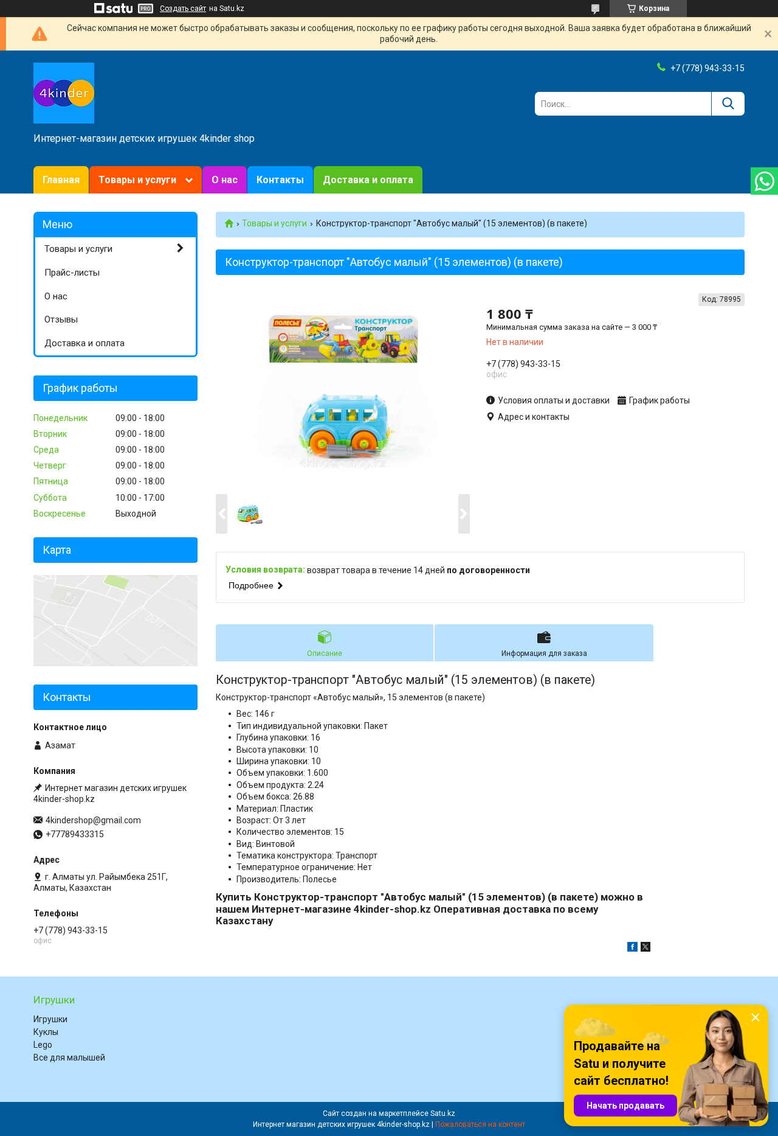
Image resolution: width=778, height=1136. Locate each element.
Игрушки (50, 1019)
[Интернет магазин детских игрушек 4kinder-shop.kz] (63, 92)
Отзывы (61, 319)
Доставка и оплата (368, 180)
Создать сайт (183, 8)
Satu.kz (442, 1113)
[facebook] (632, 948)
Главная (61, 180)
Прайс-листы (72, 272)
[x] (645, 948)
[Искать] (728, 104)
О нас (225, 180)
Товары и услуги (137, 180)
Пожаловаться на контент (480, 1124)
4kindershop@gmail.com (93, 820)
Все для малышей (69, 1057)
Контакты (280, 180)
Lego (42, 1045)
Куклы (45, 1032)
